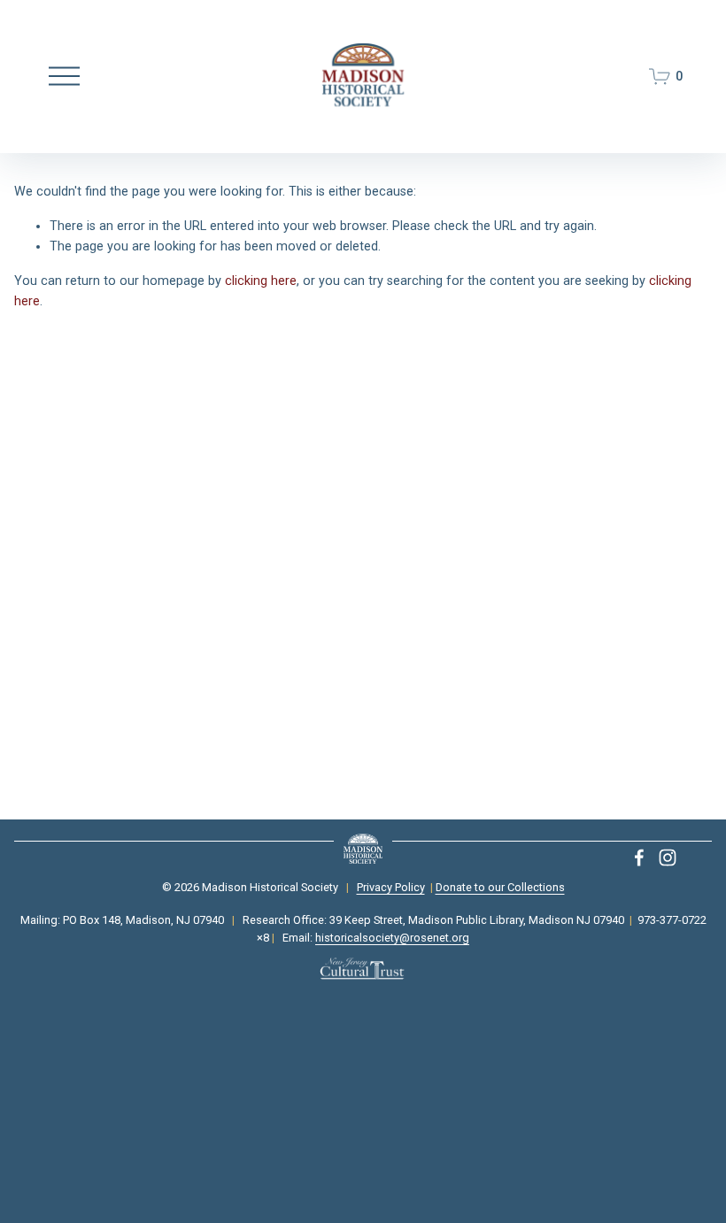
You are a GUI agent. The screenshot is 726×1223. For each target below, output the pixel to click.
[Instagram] (667, 857)
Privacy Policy (391, 887)
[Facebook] (639, 857)
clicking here (261, 280)
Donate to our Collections (500, 887)
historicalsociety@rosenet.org (392, 937)
